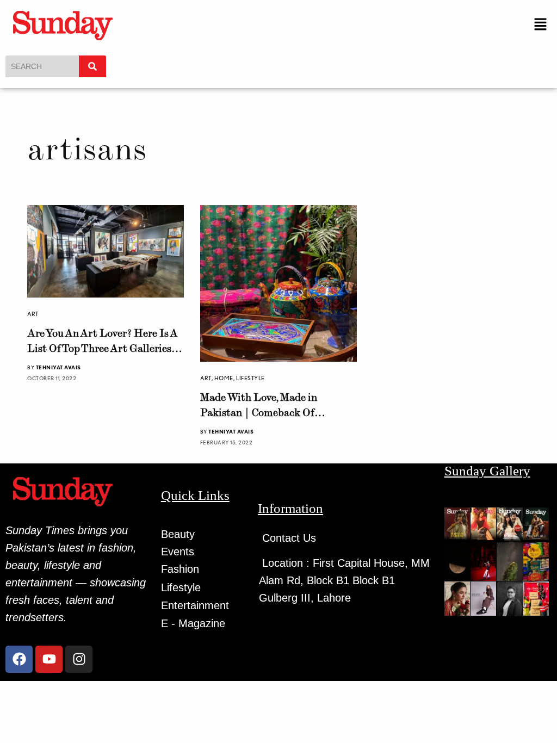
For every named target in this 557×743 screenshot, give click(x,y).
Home (223, 378)
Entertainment (195, 605)
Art (33, 314)
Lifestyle (250, 378)
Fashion (180, 569)
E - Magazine (193, 623)
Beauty (178, 534)
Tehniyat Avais (58, 367)
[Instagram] (78, 659)
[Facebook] (19, 659)
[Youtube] (49, 659)
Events (177, 552)
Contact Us (289, 538)
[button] (541, 24)
